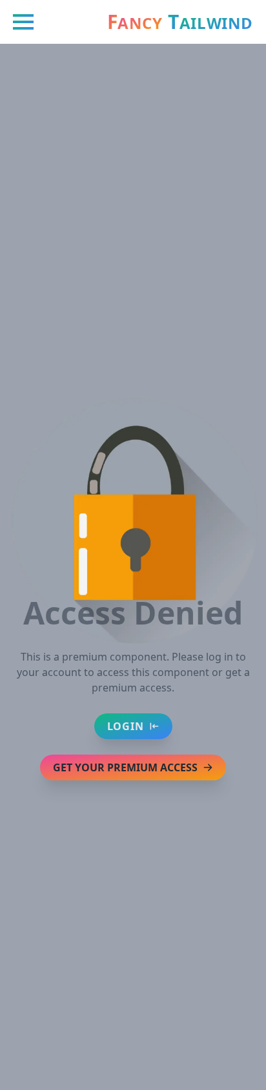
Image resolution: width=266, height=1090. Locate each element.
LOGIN (125, 726)
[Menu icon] (23, 22)
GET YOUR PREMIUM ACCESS (125, 767)
